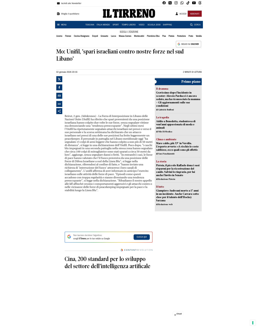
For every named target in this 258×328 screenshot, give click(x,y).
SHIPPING (167, 25)
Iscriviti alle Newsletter (71, 4)
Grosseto (104, 36)
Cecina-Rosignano (81, 36)
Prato (191, 36)
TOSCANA (89, 25)
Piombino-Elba (153, 36)
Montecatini (139, 36)
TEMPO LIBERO (129, 25)
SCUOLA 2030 (154, 25)
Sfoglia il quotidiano (70, 14)
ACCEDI (182, 14)
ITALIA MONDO (103, 25)
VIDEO (141, 25)
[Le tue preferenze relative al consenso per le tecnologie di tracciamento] (253, 323)
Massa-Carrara (125, 36)
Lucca (113, 36)
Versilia (199, 36)
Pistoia (171, 36)
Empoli (95, 36)
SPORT (116, 25)
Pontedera (181, 36)
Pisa (164, 36)
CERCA (197, 25)
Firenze (68, 36)
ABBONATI (194, 14)
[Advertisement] (87, 95)
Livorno (59, 36)
